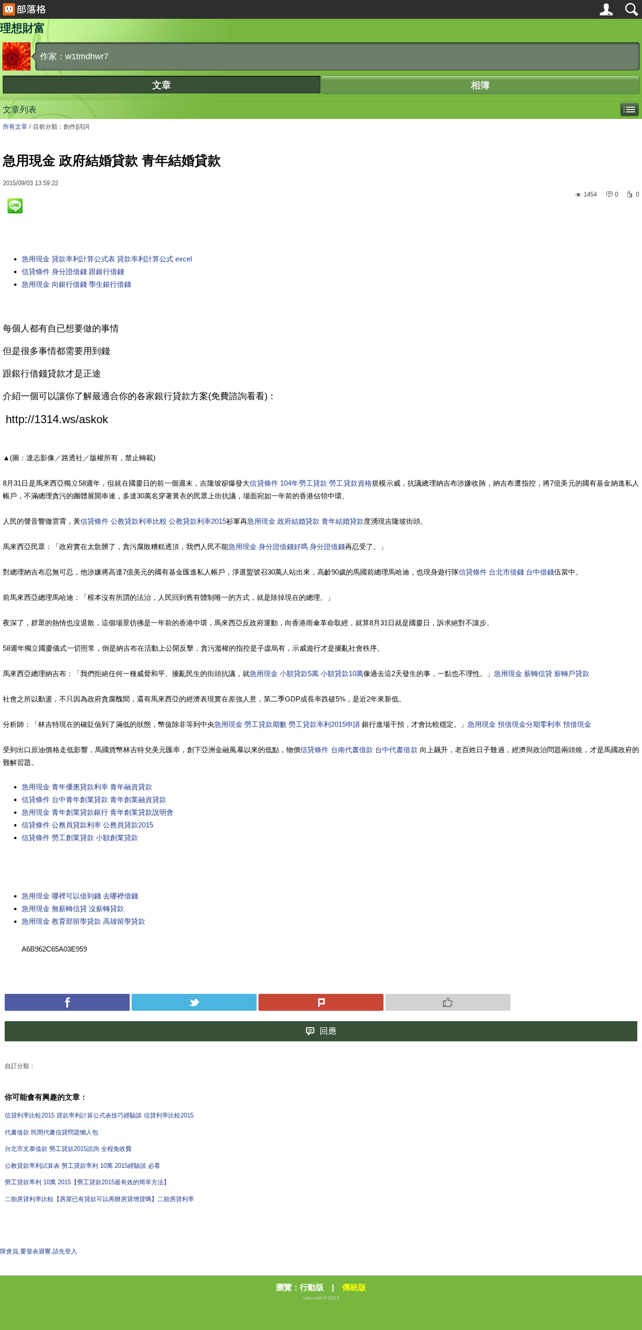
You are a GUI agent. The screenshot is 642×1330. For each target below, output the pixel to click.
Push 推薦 (447, 1002)
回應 (328, 1031)
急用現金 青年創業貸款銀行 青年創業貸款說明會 (97, 812)
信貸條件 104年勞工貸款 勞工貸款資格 (311, 483)
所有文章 (15, 126)
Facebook (67, 1002)
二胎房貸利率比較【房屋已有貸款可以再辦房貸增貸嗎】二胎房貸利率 (99, 1199)
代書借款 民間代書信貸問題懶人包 (51, 1132)
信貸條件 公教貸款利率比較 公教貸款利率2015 (153, 521)
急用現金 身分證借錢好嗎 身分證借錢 (286, 547)
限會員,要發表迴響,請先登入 (38, 1251)
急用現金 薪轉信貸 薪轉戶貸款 (541, 673)
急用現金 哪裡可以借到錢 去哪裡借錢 (80, 896)
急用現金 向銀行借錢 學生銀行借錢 (76, 284)
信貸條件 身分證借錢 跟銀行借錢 (73, 271)
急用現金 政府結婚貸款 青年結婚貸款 (305, 521)
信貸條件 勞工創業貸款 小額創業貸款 (80, 838)
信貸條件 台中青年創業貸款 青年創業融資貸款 (94, 799)
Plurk (321, 1002)
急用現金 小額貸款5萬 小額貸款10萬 (306, 673)
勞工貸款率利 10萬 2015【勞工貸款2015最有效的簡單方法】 (87, 1182)
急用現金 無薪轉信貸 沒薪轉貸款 (73, 909)
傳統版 (354, 1287)
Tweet (194, 1002)
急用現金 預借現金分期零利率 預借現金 (529, 724)
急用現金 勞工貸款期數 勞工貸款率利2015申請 (288, 724)
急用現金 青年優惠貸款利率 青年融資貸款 (87, 787)
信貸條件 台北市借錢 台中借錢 (506, 572)
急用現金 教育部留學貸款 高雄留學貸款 (83, 921)
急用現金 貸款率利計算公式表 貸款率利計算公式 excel (107, 259)
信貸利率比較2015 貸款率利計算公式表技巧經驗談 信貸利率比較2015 (99, 1115)
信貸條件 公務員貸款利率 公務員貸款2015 (87, 825)
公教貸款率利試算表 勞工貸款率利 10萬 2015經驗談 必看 (82, 1165)
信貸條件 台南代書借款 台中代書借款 (359, 750)
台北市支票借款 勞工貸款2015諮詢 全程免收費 (68, 1148)
